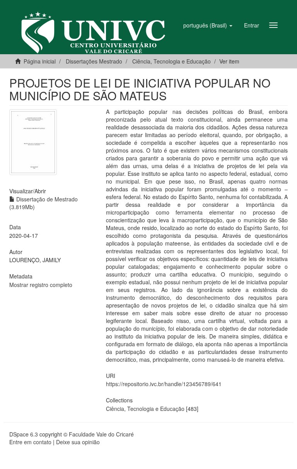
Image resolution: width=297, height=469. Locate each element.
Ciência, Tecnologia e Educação (145, 408)
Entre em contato (30, 442)
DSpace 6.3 (23, 434)
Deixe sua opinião (78, 442)
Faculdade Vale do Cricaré (101, 434)
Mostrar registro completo (40, 285)
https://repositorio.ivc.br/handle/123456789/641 (164, 384)
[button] (208, 25)
